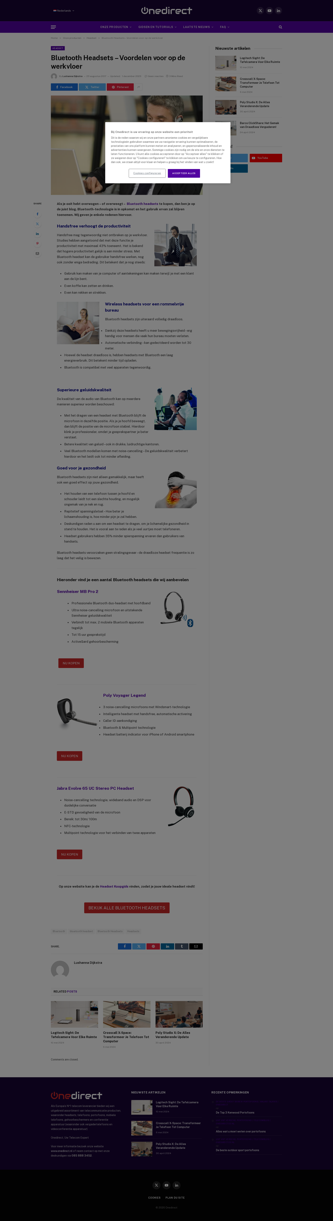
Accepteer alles (184, 173)
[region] (167, 152)
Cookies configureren (147, 173)
